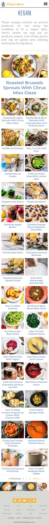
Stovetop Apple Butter (12, 225)
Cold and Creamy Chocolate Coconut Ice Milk (12, 384)
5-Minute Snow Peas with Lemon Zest (36, 176)
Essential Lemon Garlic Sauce (36, 358)
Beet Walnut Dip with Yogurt (12, 358)
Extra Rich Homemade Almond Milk (36, 280)
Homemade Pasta (13, 252)
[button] (45, 4)
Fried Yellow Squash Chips (36, 411)
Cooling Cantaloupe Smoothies (13, 469)
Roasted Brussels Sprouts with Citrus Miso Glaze (24, 87)
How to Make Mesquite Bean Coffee (36, 471)
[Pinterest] (34, 500)
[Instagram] (29, 500)
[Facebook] (15, 500)
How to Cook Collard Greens (36, 332)
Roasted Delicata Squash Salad (12, 279)
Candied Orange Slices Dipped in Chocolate (36, 227)
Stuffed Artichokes (12, 148)
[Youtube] (24, 500)
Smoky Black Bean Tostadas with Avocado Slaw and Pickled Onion (36, 122)
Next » (37, 478)
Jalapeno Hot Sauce (13, 201)
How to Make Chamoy (12, 307)
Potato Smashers (36, 201)
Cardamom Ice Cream (12, 175)
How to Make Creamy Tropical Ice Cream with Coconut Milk (13, 414)
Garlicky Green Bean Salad (12, 332)
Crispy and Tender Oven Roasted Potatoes (12, 443)
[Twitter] (20, 500)
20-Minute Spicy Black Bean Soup (36, 307)
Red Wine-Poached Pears (36, 383)
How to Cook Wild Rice (36, 149)
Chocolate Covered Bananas (36, 253)
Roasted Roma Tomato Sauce (36, 441)
